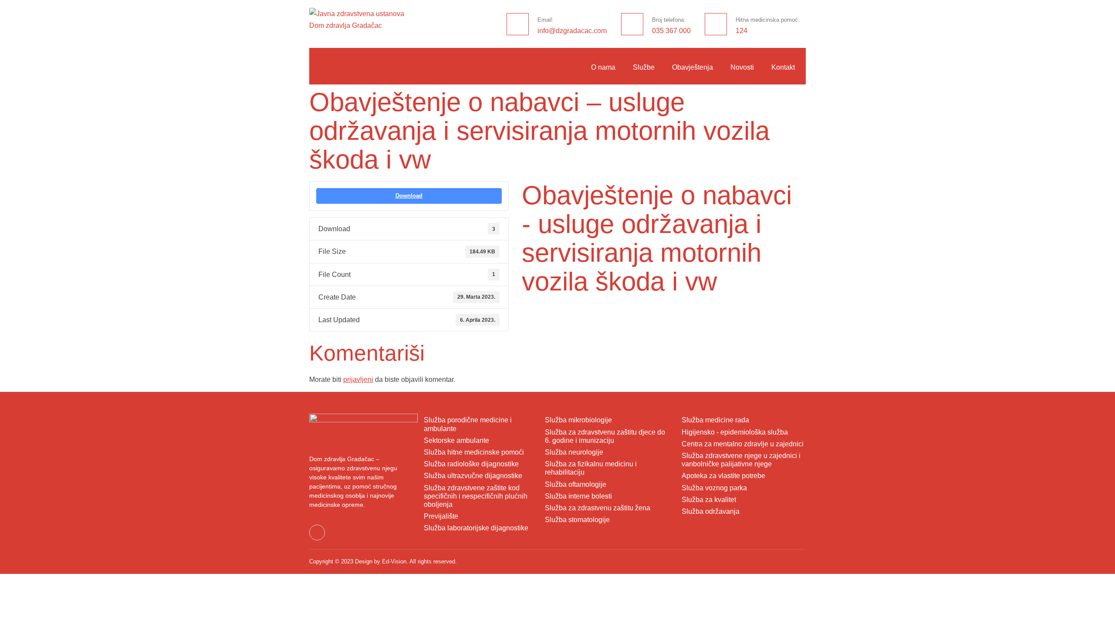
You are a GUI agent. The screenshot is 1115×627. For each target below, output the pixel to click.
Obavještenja (692, 67)
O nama (603, 67)
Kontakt (783, 67)
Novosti (742, 67)
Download (408, 195)
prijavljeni (358, 379)
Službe (644, 67)
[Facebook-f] (317, 532)
